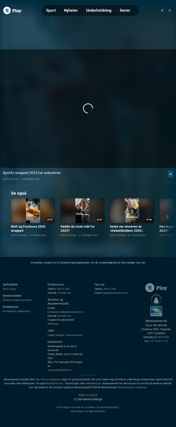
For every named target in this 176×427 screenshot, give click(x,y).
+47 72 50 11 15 (159, 341)
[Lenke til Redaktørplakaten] (156, 299)
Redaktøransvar (54, 383)
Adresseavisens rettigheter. (132, 387)
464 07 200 (63, 289)
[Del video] (170, 174)
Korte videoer (11, 179)
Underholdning (98, 10)
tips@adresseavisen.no (115, 292)
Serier (125, 10)
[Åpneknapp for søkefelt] (169, 10)
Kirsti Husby (9, 289)
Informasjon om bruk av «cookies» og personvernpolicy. (88, 407)
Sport (51, 10)
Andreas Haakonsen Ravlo (17, 300)
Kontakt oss (64, 292)
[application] (88, 108)
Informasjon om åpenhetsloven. (88, 411)
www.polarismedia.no (59, 370)
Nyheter (71, 10)
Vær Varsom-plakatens (48, 379)
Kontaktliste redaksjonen (16, 311)
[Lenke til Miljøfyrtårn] (156, 311)
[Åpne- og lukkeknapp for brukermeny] (162, 10)
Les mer (140, 262)
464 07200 (163, 337)
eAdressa (53, 323)
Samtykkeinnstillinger (89, 399)
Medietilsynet (94, 383)
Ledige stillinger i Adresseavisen (65, 335)
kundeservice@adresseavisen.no (66, 312)
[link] (12, 10)
